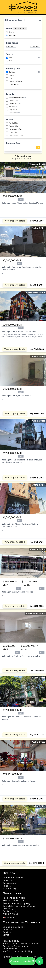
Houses (11, 75)
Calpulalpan (14, 110)
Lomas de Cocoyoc (14, 877)
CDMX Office (13, 132)
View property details (15, 220)
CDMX (6, 935)
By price (12, 32)
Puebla (13, 107)
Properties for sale (14, 898)
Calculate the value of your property (19, 907)
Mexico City (9, 888)
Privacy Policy (11, 941)
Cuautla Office (14, 126)
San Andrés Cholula (17, 98)
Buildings (24, 72)
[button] (39, 961)
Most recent (13, 35)
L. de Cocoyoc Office (16, 135)
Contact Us (9, 911)
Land (10, 78)
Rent (10, 61)
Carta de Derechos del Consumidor (16, 947)
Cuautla (13, 101)
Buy (24, 58)
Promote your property (17, 903)
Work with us (11, 913)
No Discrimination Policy (17, 951)
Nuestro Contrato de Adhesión (21, 943)
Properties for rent (14, 900)
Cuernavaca (15, 104)
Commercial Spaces (16, 81)
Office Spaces (14, 84)
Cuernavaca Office (15, 129)
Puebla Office (13, 123)
